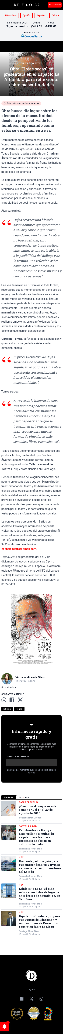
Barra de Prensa (28, 802)
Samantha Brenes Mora (30, 849)
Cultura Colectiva (31, 63)
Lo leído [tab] (24, 797)
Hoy (21, 857)
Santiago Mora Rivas (29, 931)
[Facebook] (22, 999)
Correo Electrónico (17, 756)
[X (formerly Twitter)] (31, 999)
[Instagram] (41, 999)
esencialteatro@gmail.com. (19, 549)
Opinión (26, 15)
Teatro (19, 709)
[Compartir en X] (20, 700)
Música (7, 709)
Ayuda (31, 989)
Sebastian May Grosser (30, 818)
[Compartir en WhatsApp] (3, 699)
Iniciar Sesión (55, 5)
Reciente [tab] (8, 797)
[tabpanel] (31, 868)
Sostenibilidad (28, 826)
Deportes (41, 15)
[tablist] (31, 797)
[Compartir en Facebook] (12, 700)
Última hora (10, 15)
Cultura (55, 15)
